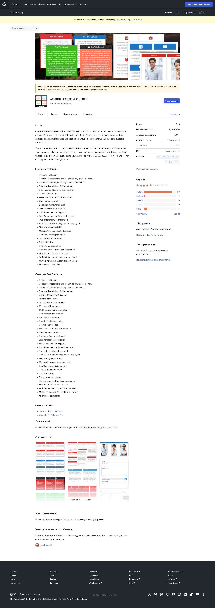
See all (177, 214)
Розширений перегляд (147, 169)
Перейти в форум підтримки (149, 235)
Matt (171, 575)
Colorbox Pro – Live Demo (51, 411)
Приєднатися (134, 571)
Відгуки (54, 114)
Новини (13, 575)
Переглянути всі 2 (172, 151)
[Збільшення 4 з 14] (62, 495)
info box (169, 162)
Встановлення (70, 114)
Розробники (94, 579)
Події (131, 575)
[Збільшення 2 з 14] (62, 462)
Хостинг (13, 579)
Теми (52, 575)
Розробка (87, 114)
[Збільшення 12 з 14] (126, 445)
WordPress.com (175, 571)
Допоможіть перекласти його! (129, 20)
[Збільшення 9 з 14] (94, 489)
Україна (37, 595)
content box (166, 157)
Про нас (13, 571)
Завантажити (171, 101)
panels (176, 162)
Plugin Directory (16, 12)
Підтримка (175, 114)
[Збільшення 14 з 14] (126, 494)
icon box (175, 157)
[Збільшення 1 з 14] (62, 445)
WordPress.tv (95, 583)
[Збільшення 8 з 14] (94, 471)
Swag (132, 583)
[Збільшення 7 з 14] (94, 445)
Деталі (41, 114)
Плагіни (53, 579)
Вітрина (53, 571)
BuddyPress (174, 583)
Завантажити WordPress (198, 4)
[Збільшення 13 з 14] (126, 462)
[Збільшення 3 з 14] (62, 480)
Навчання (93, 571)
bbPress (172, 579)
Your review (141, 214)
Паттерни (54, 583)
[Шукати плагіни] (36, 28)
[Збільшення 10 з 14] (94, 504)
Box (158, 157)
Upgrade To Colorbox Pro (51, 415)
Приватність (15, 583)
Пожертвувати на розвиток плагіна (153, 260)
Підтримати (134, 579)
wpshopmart (66, 103)
